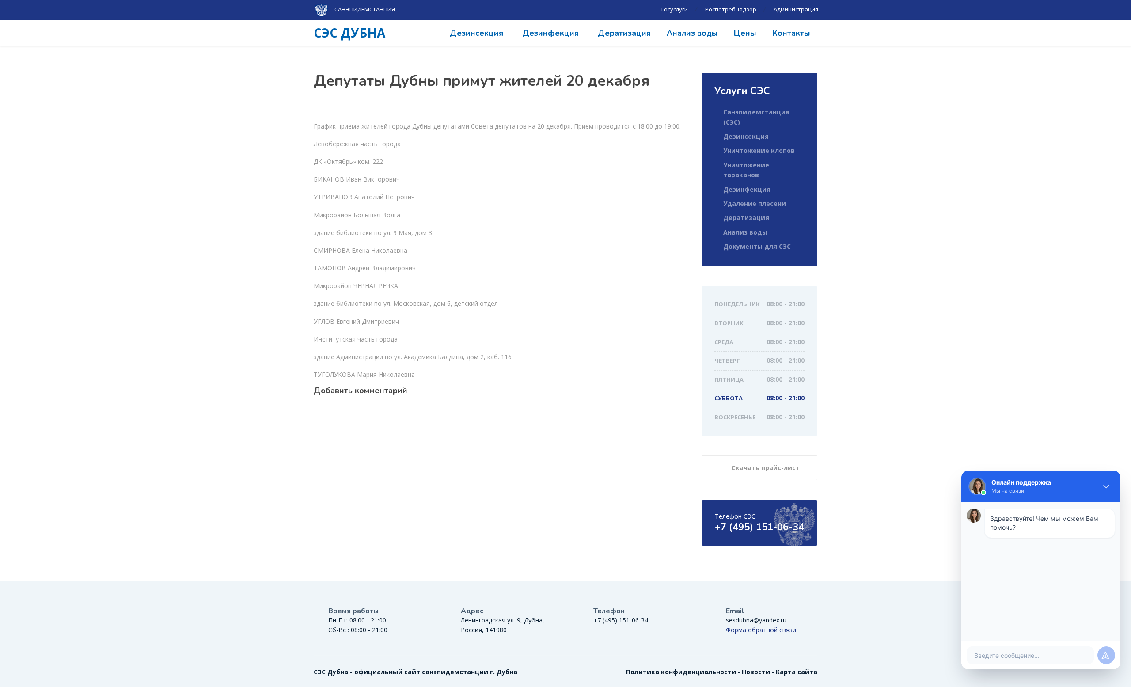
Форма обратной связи (761, 630)
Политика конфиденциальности (681, 672)
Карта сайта (796, 672)
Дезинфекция (550, 33)
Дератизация (624, 33)
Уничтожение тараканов (746, 170)
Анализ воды (692, 33)
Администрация (796, 9)
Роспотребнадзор (730, 9)
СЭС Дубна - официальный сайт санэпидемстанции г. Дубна (415, 672)
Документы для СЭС (757, 246)
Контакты (791, 33)
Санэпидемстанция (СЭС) (756, 117)
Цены (745, 33)
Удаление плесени (754, 203)
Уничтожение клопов (759, 150)
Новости (756, 672)
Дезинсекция (476, 33)
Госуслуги (674, 9)
